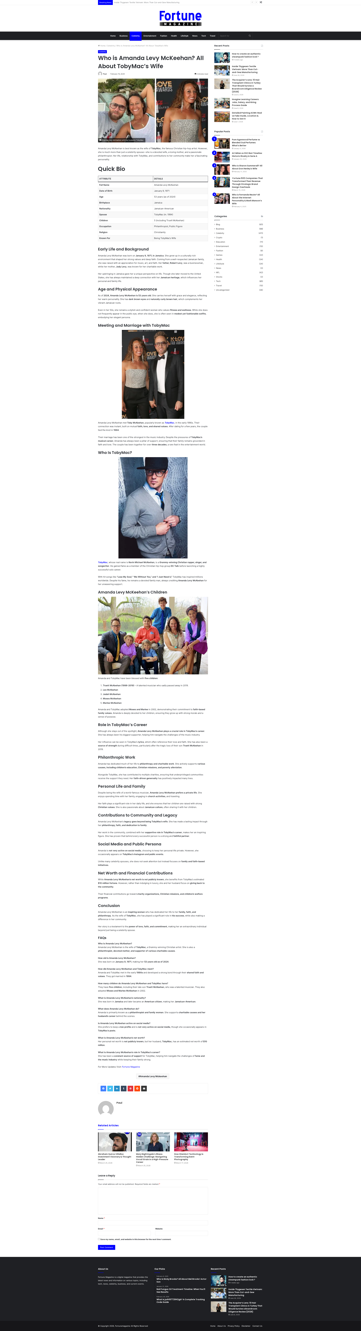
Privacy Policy (234, 1326)
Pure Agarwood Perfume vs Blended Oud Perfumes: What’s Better (246, 142)
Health (174, 36)
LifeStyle (184, 36)
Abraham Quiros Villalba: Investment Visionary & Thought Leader (114, 1157)
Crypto (219, 237)
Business (124, 36)
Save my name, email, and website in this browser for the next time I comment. (135, 1239)
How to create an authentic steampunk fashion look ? (246, 55)
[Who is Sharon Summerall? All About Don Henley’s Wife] (222, 169)
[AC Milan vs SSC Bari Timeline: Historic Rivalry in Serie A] (222, 157)
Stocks (219, 277)
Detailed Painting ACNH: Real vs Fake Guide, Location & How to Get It (247, 115)
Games (219, 255)
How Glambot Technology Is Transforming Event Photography (188, 1157)
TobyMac (169, 422)
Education (220, 242)
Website (159, 1229)
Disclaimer (246, 1326)
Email (101, 1229)
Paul (105, 74)
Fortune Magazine (131, 1066)
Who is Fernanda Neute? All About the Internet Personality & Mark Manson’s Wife (247, 199)
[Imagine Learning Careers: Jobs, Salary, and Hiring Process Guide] (222, 103)
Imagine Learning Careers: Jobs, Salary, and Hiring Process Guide (245, 102)
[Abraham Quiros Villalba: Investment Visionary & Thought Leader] (115, 1141)
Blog (218, 224)
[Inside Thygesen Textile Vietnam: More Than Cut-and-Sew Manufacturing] (222, 70)
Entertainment (150, 36)
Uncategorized (222, 290)
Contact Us (257, 1326)
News (194, 36)
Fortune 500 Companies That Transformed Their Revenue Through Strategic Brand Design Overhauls (247, 182)
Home (113, 36)
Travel (212, 36)
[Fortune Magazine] (181, 18)
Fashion (163, 36)
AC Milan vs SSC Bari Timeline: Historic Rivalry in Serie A (247, 154)
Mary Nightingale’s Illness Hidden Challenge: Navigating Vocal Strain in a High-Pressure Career (152, 1158)
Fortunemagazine (123, 1326)
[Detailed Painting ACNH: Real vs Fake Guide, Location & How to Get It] (222, 116)
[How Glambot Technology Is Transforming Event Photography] (191, 1141)
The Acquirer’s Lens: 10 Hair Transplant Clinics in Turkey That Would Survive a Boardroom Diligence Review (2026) (164, 2)
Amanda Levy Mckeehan (153, 1076)
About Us (221, 1326)
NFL (218, 272)
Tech (203, 36)
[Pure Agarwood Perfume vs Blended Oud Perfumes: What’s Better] (222, 143)
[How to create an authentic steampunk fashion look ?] (222, 57)
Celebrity (136, 36)
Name (101, 1218)
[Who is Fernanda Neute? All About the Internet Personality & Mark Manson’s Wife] (222, 198)
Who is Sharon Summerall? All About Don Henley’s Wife (247, 167)
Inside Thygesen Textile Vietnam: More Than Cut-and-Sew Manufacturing (245, 69)
